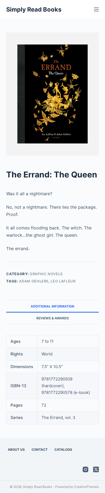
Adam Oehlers (33, 281)
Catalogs (63, 449)
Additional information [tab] (52, 306)
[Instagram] (85, 469)
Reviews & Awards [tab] (52, 318)
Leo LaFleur (63, 281)
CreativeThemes (86, 487)
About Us (16, 449)
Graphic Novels (46, 274)
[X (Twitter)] (96, 469)
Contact (40, 449)
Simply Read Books (33, 9)
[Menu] (96, 9)
